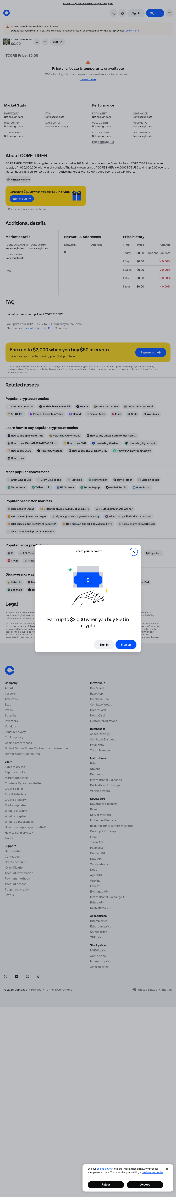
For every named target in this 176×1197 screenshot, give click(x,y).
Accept (145, 1184)
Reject (106, 1184)
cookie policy (104, 1168)
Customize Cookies (152, 1172)
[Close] (167, 1169)
